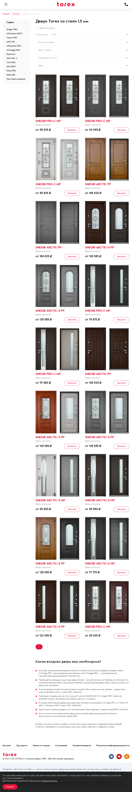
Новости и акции (41, 746)
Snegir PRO (12, 29)
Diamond (10, 54)
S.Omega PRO (13, 50)
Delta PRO (11, 71)
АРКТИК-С (12, 58)
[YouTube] (119, 756)
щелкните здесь (49, 781)
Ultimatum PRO (13, 46)
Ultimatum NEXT (14, 34)
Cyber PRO (11, 38)
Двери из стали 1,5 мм (32, 14)
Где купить (21, 746)
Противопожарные (15, 79)
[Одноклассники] (126, 756)
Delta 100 (10, 75)
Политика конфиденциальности (112, 746)
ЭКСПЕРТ (11, 67)
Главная (6, 14)
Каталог (16, 14)
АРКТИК (10, 42)
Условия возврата (82, 746)
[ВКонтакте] (111, 756)
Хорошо (10, 787)
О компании (61, 746)
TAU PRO (11, 62)
